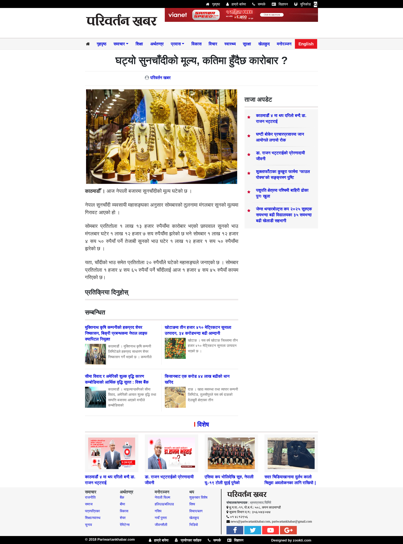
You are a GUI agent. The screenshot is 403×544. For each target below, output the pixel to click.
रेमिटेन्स (125, 525)
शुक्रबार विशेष (198, 497)
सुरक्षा (247, 44)
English (306, 44)
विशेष (203, 424)
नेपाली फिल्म (162, 497)
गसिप (158, 511)
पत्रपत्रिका (92, 511)
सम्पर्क (261, 4)
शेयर (123, 518)
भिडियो (193, 525)
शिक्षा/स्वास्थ (92, 518)
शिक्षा (139, 44)
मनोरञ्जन (284, 44)
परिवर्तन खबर (160, 77)
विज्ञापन (282, 4)
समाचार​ (119, 44)
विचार (213, 44)
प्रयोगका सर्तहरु (191, 540)
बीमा (122, 504)
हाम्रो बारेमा (238, 4)
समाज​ (89, 504)
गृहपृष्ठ (215, 4)
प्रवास (176, 44)
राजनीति (90, 497)
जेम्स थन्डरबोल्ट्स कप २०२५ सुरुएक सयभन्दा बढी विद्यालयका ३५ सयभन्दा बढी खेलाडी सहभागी (284, 215)
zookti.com (302, 540)
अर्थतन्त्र (157, 44)
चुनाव (88, 525)
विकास (196, 44)
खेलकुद (264, 44)
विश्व (192, 504)
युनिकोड (305, 4)
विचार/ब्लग (196, 511)
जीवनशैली (161, 525)
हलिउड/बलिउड (164, 504)
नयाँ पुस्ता (161, 518)
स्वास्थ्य (230, 44)
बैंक (122, 497)
